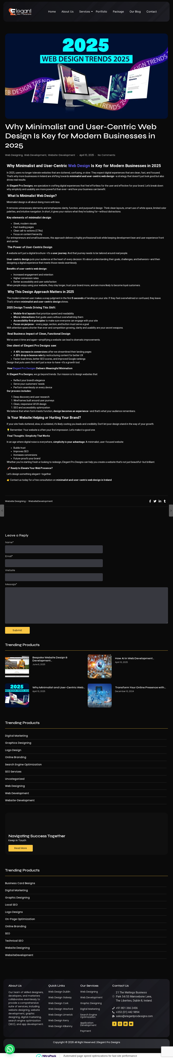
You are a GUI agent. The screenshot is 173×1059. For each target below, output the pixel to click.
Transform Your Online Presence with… (140, 687)
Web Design (79, 165)
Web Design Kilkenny (60, 1026)
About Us (67, 11)
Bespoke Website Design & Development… (49, 659)
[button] (10, 1049)
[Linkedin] (125, 1024)
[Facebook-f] (114, 1024)
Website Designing (16, 501)
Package (118, 11)
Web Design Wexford (60, 1009)
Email (9, 556)
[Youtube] (131, 1024)
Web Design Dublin (59, 991)
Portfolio (101, 11)
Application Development (88, 1024)
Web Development (35, 155)
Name (9, 542)
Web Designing (14, 155)
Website (10, 570)
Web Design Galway (60, 997)
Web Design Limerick (60, 1014)
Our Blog (135, 11)
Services (84, 11)
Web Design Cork (58, 1003)
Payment (85, 1031)
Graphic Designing (91, 1003)
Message (11, 584)
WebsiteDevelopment (40, 501)
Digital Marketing (90, 1009)
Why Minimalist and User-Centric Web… (58, 687)
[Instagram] (120, 1024)
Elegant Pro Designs (24, 368)
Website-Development (61, 155)
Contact (151, 11)
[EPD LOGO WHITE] (20, 12)
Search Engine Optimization (88, 1016)
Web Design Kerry (58, 1020)
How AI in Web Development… (134, 658)
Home (52, 11)
